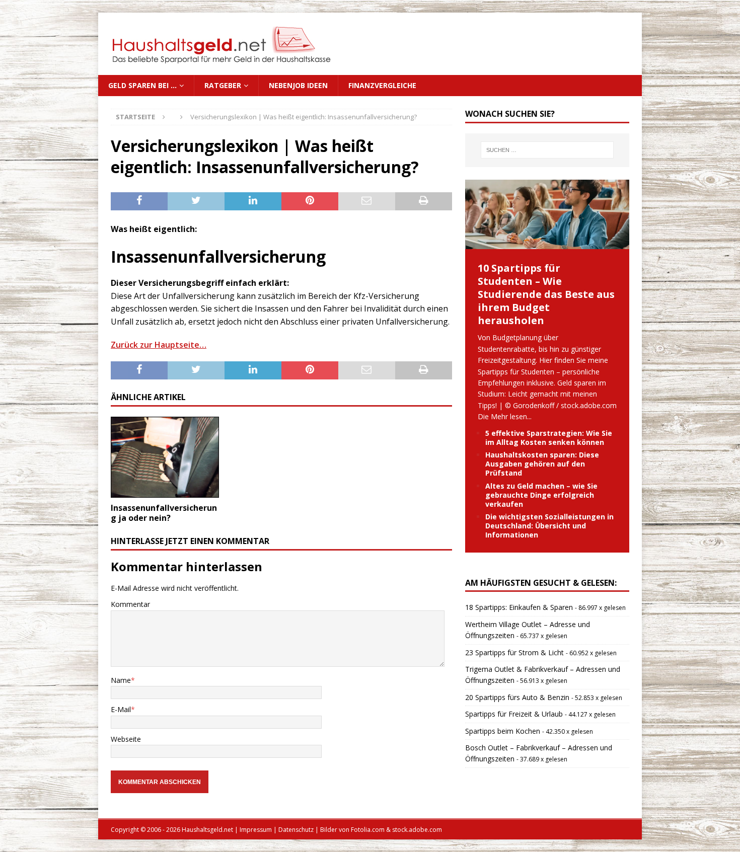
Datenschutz (296, 829)
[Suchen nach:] (547, 150)
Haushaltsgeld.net (207, 829)
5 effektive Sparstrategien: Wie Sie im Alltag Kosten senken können (548, 437)
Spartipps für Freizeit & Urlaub (514, 714)
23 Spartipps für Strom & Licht (514, 652)
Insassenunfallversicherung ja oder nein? (164, 513)
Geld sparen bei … (142, 85)
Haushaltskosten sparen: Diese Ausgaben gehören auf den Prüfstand (542, 464)
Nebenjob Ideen (298, 85)
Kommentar (130, 604)
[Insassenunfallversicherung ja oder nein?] (165, 457)
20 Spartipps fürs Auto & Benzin (517, 697)
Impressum (256, 829)
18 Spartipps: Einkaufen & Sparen (519, 607)
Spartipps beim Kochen (502, 731)
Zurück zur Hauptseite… (158, 344)
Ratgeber (222, 85)
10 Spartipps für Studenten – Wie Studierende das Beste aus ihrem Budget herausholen (546, 294)
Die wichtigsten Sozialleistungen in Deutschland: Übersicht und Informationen (549, 525)
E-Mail (121, 709)
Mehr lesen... (511, 416)
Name (121, 680)
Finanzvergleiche (382, 85)
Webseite (126, 739)
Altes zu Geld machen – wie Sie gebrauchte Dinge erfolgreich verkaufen (541, 495)
